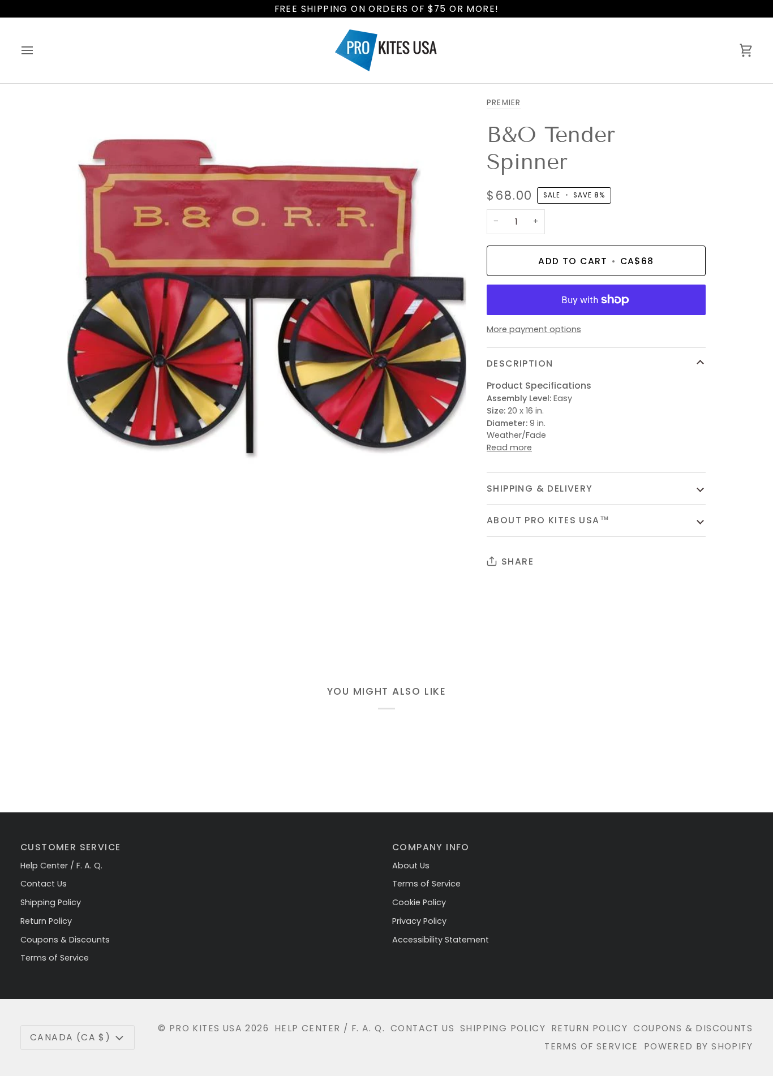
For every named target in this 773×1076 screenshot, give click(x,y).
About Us (411, 865)
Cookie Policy (419, 902)
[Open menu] (37, 50)
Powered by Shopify (698, 1046)
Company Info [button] (431, 847)
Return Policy (46, 921)
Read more (509, 447)
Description (520, 363)
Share (517, 561)
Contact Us (43, 883)
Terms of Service (54, 957)
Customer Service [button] (70, 847)
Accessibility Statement (440, 939)
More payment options (534, 329)
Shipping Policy (50, 902)
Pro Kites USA (205, 1028)
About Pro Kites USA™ (548, 520)
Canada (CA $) (70, 1037)
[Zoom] (88, 474)
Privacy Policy (419, 921)
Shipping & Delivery (540, 488)
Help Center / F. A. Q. (61, 865)
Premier (504, 102)
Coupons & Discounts (65, 939)
